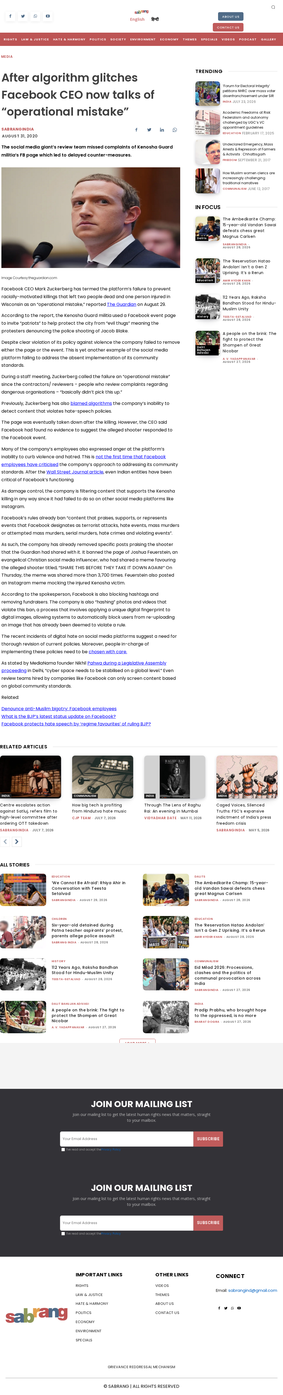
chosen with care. (108, 652)
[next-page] (17, 842)
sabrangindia (235, 244)
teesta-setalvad (237, 317)
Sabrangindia (17, 129)
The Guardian (121, 304)
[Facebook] (10, 16)
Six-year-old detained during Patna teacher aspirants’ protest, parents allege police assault (87, 930)
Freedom (230, 160)
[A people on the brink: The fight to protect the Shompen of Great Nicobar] (207, 343)
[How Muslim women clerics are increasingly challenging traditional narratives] (207, 180)
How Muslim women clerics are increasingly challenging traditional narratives (249, 178)
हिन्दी (155, 19)
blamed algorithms (91, 403)
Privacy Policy (111, 1149)
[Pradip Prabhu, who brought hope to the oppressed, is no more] (166, 1017)
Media (7, 56)
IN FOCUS (208, 207)
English (137, 19)
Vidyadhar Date (160, 818)
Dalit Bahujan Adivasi (204, 350)
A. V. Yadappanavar (239, 359)
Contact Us (228, 27)
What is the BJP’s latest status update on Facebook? (58, 716)
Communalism (235, 189)
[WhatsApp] (35, 16)
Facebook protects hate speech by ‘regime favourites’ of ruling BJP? (76, 724)
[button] (273, 7)
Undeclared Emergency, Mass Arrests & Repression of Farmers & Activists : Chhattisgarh (249, 149)
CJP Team (81, 818)
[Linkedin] (161, 130)
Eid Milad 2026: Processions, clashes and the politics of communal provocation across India (228, 976)
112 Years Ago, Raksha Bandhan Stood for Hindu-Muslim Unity (249, 303)
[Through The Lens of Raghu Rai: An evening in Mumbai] (174, 777)
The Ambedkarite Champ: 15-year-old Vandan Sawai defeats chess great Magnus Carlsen (249, 227)
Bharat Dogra (207, 1022)
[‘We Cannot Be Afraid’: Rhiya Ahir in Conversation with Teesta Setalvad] (23, 890)
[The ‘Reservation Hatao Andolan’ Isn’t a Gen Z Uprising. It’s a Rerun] (207, 270)
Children (59, 919)
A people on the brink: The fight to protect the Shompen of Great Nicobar (250, 342)
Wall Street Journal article (74, 472)
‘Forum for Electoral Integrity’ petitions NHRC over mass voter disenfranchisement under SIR (249, 91)
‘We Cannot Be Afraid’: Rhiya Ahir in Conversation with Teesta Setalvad (88, 888)
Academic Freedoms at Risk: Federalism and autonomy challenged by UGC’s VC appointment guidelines (247, 120)
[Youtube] (48, 16)
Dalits (202, 238)
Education (232, 133)
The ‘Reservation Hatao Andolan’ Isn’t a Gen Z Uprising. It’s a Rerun (247, 266)
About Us (230, 16)
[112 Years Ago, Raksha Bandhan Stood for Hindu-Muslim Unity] (207, 307)
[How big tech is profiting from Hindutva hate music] (102, 777)
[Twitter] (23, 16)
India (227, 101)
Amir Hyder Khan (237, 281)
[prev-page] (5, 842)
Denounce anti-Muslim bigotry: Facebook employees (59, 709)
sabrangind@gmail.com (252, 1290)
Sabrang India (64, 942)
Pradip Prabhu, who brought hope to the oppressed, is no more (230, 1012)
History (203, 316)
